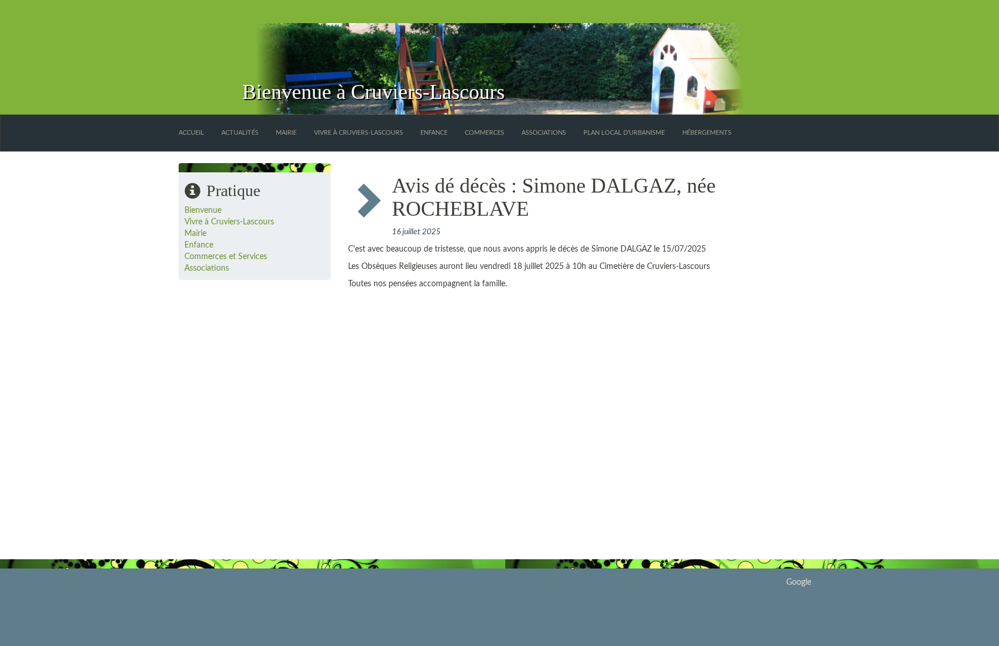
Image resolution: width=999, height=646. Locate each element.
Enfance (433, 133)
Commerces (484, 133)
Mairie (286, 133)
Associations (543, 133)
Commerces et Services (225, 257)
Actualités (239, 133)
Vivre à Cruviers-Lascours (358, 133)
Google (798, 582)
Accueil (191, 133)
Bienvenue (202, 210)
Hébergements (706, 133)
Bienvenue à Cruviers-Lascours (373, 92)
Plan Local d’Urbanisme (624, 133)
